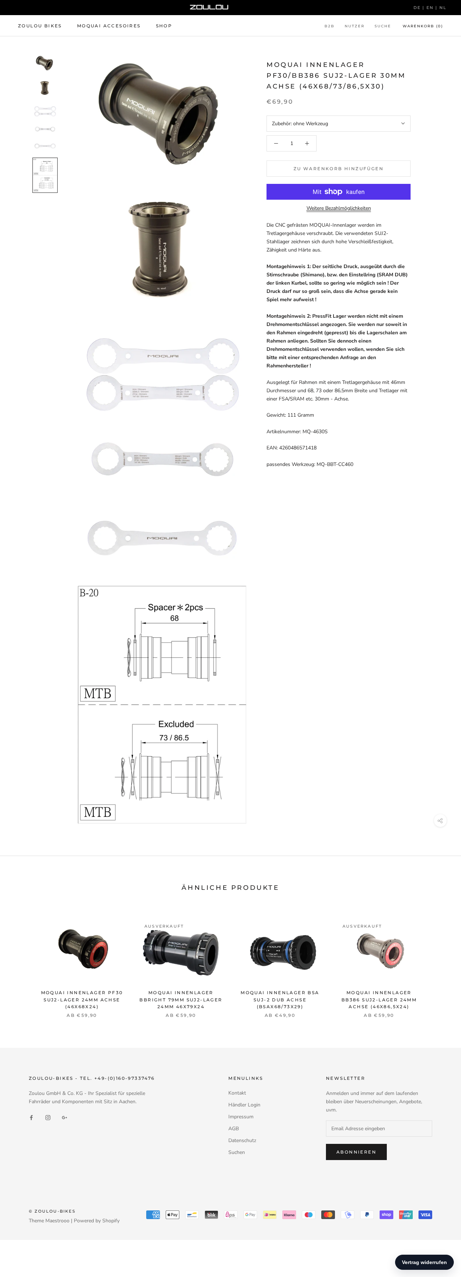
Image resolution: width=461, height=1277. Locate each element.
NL (443, 7)
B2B (330, 26)
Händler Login (244, 1104)
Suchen (236, 1152)
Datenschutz (242, 1140)
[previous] (22, 960)
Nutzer (354, 26)
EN (431, 7)
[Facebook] (31, 1117)
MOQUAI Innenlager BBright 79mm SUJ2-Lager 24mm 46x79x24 (180, 1000)
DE (418, 7)
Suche (383, 26)
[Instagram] (47, 1117)
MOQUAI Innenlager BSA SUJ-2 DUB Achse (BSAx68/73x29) (280, 1000)
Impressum (241, 1116)
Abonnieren (356, 1152)
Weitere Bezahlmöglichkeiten (338, 208)
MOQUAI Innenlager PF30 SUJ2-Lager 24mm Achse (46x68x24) (82, 1000)
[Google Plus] (64, 1117)
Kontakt (237, 1093)
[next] (438, 960)
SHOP (164, 25)
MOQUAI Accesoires (109, 25)
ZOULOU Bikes (40, 25)
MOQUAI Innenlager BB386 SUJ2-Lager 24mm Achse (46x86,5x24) (379, 1000)
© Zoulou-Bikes (52, 1211)
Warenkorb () (423, 26)
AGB (233, 1128)
